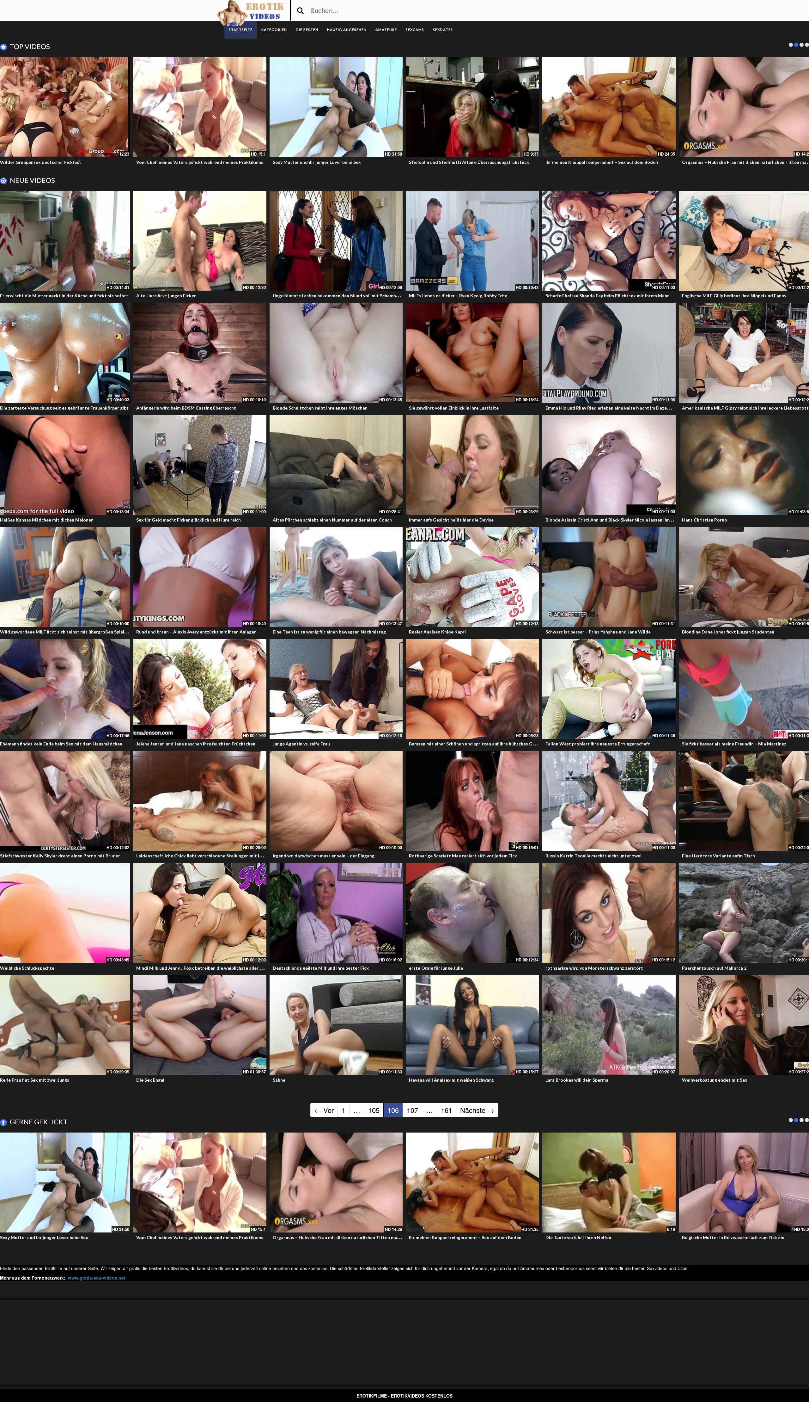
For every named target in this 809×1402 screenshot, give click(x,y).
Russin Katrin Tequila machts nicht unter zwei (593, 855)
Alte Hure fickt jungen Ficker (166, 295)
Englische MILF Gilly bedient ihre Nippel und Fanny (734, 295)
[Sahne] (336, 1025)
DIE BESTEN (307, 30)
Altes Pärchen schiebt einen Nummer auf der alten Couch (332, 519)
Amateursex (532, 1268)
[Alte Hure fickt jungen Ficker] (199, 241)
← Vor (324, 1110)
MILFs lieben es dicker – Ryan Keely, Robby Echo (458, 295)
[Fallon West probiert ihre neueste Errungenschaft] (609, 689)
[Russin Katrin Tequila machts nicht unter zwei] (609, 801)
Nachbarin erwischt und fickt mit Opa (312, 162)
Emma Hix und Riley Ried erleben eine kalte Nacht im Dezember (611, 408)
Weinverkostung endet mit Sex (714, 1080)
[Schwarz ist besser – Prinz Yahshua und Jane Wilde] (609, 577)
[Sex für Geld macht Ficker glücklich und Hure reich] (199, 465)
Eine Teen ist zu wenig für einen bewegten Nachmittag (329, 631)
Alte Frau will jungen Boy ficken (32, 162)
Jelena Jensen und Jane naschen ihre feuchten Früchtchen (195, 743)
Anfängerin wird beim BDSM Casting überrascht (186, 408)
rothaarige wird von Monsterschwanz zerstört (594, 968)
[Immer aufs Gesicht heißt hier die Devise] (472, 465)
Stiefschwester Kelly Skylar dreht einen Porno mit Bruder (60, 855)
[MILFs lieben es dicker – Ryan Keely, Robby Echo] (472, 241)
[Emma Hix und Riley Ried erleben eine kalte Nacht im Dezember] (609, 353)
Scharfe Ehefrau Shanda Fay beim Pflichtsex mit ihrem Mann (607, 295)
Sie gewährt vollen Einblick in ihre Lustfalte (454, 408)
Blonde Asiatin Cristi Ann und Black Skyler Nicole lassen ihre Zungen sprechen (626, 519)
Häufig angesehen (347, 30)
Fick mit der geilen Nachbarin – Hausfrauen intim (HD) (738, 1237)
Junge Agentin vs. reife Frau (301, 743)
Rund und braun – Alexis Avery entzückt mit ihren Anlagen (196, 631)
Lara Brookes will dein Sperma (576, 1080)
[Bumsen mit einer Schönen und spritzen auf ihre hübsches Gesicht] (472, 689)
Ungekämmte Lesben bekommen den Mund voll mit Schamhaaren (340, 295)
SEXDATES (443, 30)
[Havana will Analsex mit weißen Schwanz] (472, 1025)
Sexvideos (657, 1268)
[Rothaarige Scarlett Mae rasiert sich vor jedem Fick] (472, 801)
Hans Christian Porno (704, 519)
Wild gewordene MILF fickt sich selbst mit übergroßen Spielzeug (67, 631)
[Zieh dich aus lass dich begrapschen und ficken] (609, 107)
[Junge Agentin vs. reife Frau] (336, 689)
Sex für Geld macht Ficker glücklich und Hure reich (188, 519)
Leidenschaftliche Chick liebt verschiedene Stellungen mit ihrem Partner (211, 855)
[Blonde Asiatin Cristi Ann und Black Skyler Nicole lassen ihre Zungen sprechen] (609, 465)
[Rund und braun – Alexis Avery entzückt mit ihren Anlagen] (199, 577)
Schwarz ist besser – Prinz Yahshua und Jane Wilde (598, 631)
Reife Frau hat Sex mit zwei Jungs (34, 1080)
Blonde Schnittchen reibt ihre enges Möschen (320, 408)
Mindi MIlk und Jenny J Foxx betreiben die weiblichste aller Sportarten (209, 968)
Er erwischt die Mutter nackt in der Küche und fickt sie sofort (64, 295)
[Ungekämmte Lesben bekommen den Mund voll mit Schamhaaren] (336, 241)
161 (446, 1110)
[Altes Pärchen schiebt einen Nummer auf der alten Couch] (336, 465)
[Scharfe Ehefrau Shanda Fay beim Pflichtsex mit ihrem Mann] (609, 241)
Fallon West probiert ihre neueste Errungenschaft (597, 743)
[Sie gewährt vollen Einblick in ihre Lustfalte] (472, 353)
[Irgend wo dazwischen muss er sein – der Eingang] (336, 801)
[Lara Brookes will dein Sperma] (609, 1025)
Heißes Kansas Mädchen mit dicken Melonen (47, 519)
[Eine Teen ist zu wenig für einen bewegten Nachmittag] (336, 577)
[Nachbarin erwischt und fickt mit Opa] (336, 107)
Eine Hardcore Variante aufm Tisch (718, 855)
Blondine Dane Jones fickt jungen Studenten (728, 631)
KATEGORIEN (274, 30)
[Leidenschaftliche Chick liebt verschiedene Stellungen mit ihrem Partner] (199, 801)
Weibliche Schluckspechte (27, 968)
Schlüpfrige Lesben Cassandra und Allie (722, 162)
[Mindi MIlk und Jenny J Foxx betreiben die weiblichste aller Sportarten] (199, 913)
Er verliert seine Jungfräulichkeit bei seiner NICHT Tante (468, 1237)
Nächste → (477, 1110)
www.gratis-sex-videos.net (96, 1278)
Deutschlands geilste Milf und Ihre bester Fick (321, 968)
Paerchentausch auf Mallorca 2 (714, 968)
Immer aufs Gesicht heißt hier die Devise (451, 519)
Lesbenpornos (570, 1268)
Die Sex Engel (150, 1080)
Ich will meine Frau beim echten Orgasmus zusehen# (190, 1237)
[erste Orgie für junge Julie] (472, 913)
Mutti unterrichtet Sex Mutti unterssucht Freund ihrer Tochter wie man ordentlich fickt (92, 1237)
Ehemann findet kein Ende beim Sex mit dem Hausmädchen (61, 743)
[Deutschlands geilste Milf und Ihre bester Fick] (336, 913)
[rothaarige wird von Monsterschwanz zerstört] (609, 913)
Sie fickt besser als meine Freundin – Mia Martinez (734, 743)
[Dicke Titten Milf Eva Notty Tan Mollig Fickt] (609, 1182)
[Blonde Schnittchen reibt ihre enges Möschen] (336, 353)
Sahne (279, 1080)
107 (412, 1110)
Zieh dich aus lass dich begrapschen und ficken (593, 162)
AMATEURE (386, 30)
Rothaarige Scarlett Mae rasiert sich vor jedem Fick (463, 855)
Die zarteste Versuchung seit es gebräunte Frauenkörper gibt (64, 408)
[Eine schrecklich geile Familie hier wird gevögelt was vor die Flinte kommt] (472, 107)
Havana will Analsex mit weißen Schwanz (451, 1080)
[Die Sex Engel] (199, 1025)
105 (374, 1110)
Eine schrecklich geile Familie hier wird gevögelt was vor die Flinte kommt (486, 162)
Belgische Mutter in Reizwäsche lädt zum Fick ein (187, 162)
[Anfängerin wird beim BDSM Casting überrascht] (199, 353)
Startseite (240, 30)
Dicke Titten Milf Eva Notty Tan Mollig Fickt (591, 1237)
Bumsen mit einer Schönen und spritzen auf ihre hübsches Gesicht (477, 743)
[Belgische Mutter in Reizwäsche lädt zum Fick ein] (199, 107)
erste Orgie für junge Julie (436, 968)
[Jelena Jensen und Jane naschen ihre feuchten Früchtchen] (199, 689)
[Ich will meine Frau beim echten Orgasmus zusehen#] (199, 1182)
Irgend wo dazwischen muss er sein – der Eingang (323, 855)
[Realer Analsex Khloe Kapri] (472, 577)
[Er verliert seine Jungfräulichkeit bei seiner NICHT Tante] (472, 1182)
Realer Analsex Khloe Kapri (437, 631)
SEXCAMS (415, 30)
